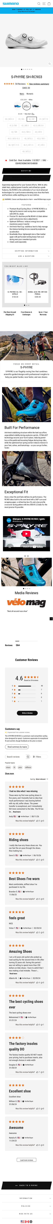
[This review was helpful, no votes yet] (37, 821)
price (20, 767)
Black (36, 106)
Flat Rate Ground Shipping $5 (10, 313)
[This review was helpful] (37, 932)
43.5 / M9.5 (26, 132)
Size (24, 114)
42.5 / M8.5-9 (38, 125)
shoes (8, 767)
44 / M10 (38, 132)
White (27, 106)
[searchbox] (15, 757)
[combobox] (39, 779)
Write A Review (27, 713)
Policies (25, 1206)
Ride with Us (26, 1214)
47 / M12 (41, 145)
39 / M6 (21, 119)
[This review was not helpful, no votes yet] (41, 821)
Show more (9, 773)
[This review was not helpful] (41, 1072)
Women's (29, 94)
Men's (22, 94)
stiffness (28, 767)
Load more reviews (26, 1160)
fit (14, 767)
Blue (18, 106)
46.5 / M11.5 (28, 145)
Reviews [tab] (8, 645)
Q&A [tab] (18, 645)
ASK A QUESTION (26, 256)
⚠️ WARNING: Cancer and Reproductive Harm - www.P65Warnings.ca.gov (26, 199)
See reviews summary (39, 84)
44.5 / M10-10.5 (14, 138)
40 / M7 (32, 119)
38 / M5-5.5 (9, 119)
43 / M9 (14, 132)
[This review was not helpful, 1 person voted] (41, 1024)
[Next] (51, 618)
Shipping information (26, 251)
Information (25, 1198)
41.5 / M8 (13, 125)
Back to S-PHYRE (28, 1185)
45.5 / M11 (41, 138)
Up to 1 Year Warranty (43, 313)
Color (26, 100)
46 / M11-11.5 (14, 145)
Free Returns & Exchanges (26, 313)
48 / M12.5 (26, 151)
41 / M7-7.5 (43, 119)
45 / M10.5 (28, 138)
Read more (17, 812)
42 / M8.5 (25, 125)
